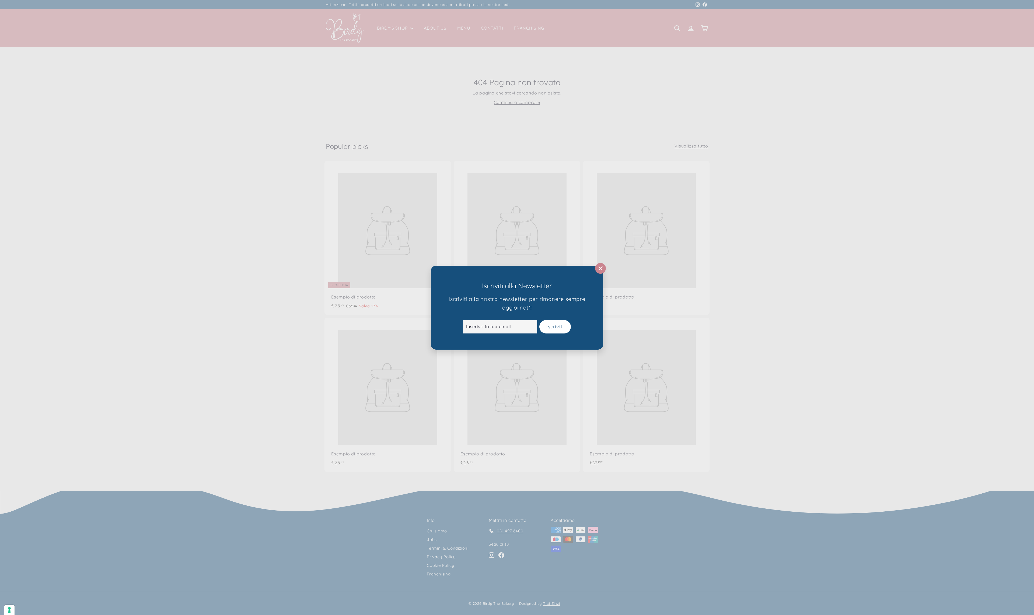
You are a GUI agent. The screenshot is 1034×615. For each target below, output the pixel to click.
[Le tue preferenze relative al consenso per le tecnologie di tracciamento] (9, 610)
